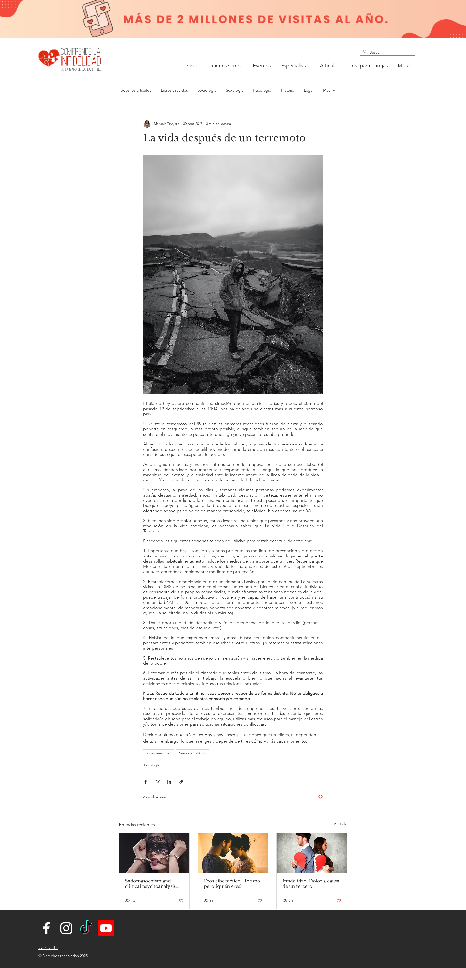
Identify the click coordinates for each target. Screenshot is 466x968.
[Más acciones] (320, 124)
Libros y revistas (174, 90)
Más (326, 90)
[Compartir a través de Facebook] (145, 782)
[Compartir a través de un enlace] (181, 782)
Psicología (262, 90)
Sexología (234, 90)
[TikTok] (86, 928)
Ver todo (340, 824)
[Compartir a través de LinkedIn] (169, 782)
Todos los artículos (135, 90)
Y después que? (158, 753)
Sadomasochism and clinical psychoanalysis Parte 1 (150, 883)
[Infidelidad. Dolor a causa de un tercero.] (312, 853)
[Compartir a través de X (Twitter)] (157, 782)
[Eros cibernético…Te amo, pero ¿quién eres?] (233, 853)
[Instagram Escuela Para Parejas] (66, 928)
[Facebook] (46, 928)
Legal (308, 90)
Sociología (207, 90)
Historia (287, 90)
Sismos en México (192, 753)
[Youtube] (106, 928)
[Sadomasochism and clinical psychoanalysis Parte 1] (154, 853)
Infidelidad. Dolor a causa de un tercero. (311, 883)
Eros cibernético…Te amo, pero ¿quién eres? (232, 883)
